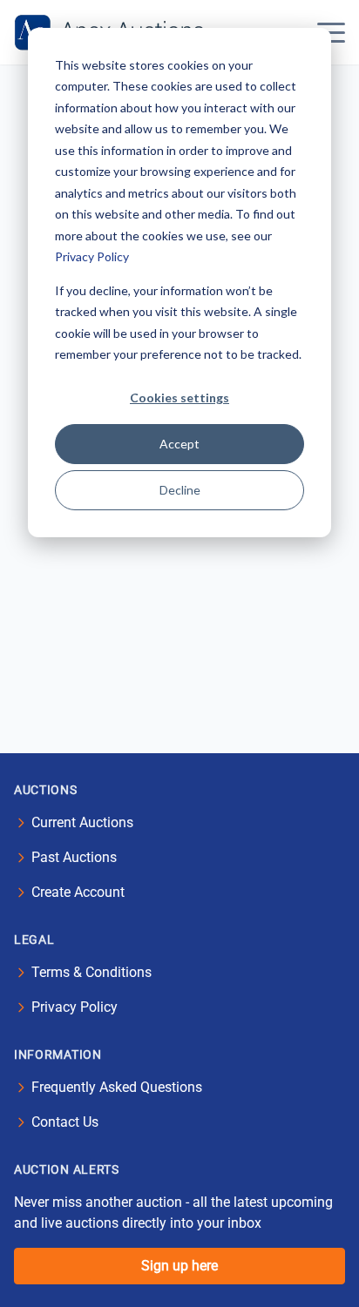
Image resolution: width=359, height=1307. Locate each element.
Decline (179, 489)
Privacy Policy (92, 256)
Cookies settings (179, 397)
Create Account (78, 892)
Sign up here (179, 1265)
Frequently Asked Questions (116, 1087)
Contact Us (64, 1122)
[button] (331, 32)
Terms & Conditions (91, 972)
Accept (179, 443)
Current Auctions (82, 822)
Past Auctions (74, 857)
